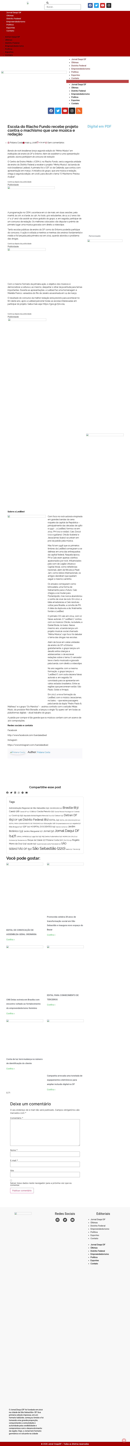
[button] (65, 33)
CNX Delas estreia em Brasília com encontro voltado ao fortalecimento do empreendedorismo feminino (23, 1003)
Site (12, 1171)
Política (10, 25)
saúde (31, 844)
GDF (26, 827)
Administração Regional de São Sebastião (29, 808)
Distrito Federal (13, 18)
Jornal (48, 831)
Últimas (10, 15)
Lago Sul (36, 836)
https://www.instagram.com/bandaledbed (28, 745)
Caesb (14, 811)
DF (18, 819)
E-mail (14, 1160)
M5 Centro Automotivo (52, 836)
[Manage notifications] (124, 1440)
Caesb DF (24, 812)
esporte (76, 823)
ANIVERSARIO (56, 808)
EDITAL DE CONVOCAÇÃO (70, 820)
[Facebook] (90, 5)
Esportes (10, 28)
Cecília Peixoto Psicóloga (64, 812)
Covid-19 (17, 815)
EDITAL (54, 820)
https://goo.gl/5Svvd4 (54, 304)
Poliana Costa (43, 752)
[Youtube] (102, 5)
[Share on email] (27, 792)
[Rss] (79, 111)
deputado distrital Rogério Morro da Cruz (39, 816)
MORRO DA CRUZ (70, 836)
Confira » (10, 939)
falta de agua (15, 827)
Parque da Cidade (37, 840)
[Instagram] (108, 5)
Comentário (16, 1118)
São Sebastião (48, 848)
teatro (69, 849)
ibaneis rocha (61, 827)
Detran (59, 816)
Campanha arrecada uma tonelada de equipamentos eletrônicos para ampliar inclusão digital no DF (64, 1080)
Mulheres (13, 840)
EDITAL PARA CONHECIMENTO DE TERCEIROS (26, 823)
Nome (14, 1150)
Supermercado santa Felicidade (49, 844)
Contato (10, 31)
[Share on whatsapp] (19, 792)
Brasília (71, 807)
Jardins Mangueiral (33, 831)
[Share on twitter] (11, 792)
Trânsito (76, 849)
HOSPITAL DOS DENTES (43, 827)
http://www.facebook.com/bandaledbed (27, 735)
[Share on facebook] (7, 792)
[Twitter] (96, 5)
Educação (49, 823)
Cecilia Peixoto (45, 811)
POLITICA (67, 840)
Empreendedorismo (15, 22)
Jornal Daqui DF (13, 12)
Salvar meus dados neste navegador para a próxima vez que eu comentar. (41, 1184)
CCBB (33, 812)
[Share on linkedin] (15, 792)
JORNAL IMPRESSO (24, 836)
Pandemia (22, 840)
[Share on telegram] (23, 792)
